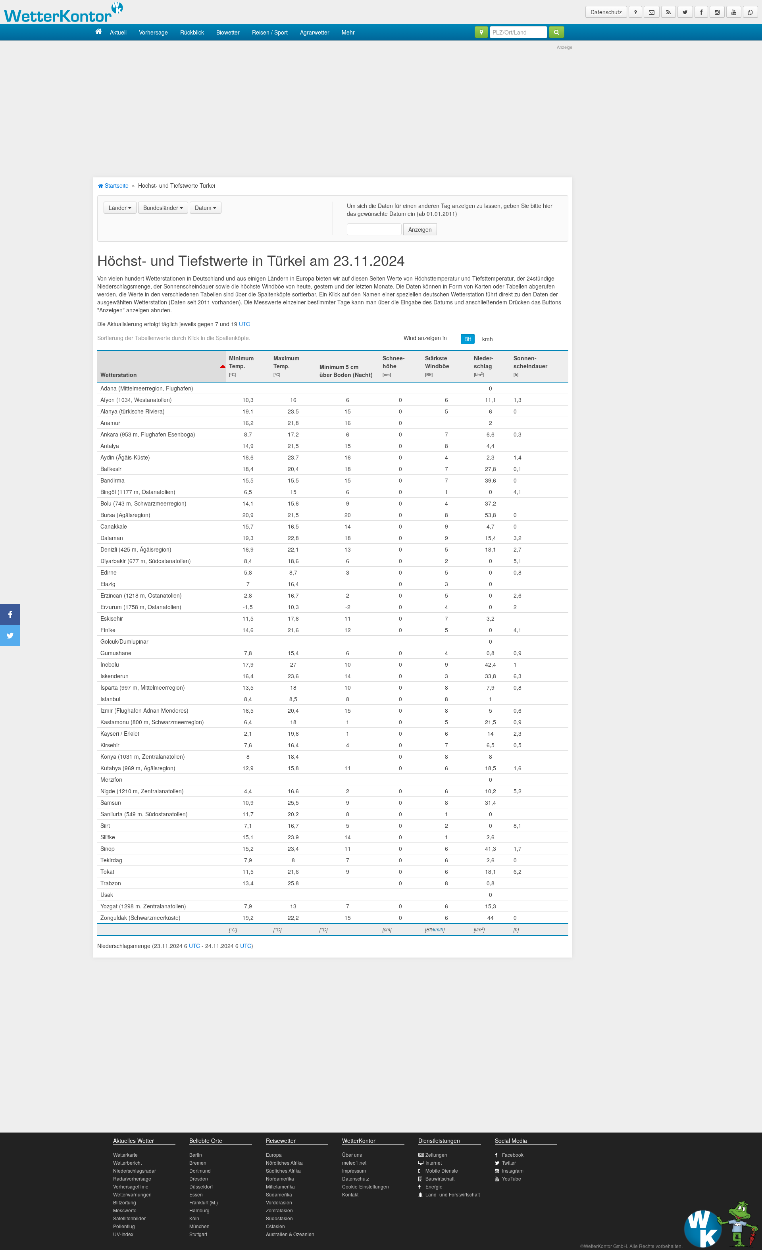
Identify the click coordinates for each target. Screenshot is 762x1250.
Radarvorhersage (132, 1178)
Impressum (354, 1170)
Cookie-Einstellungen (365, 1186)
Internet (433, 1162)
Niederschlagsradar (134, 1170)
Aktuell (118, 32)
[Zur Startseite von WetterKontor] (98, 32)
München (199, 1226)
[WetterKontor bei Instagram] (717, 12)
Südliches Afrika (283, 1170)
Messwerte (125, 1210)
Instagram (512, 1170)
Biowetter (228, 32)
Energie (434, 1186)
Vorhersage (153, 32)
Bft (467, 339)
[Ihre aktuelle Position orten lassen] (481, 32)
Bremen (197, 1162)
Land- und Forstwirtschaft (452, 1194)
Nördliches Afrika (284, 1162)
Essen (196, 1194)
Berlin (195, 1154)
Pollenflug (124, 1226)
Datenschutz (606, 12)
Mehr (348, 32)
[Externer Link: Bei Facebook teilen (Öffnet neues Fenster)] (10, 614)
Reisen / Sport (270, 32)
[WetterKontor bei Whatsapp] (750, 12)
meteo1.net (354, 1162)
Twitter (509, 1162)
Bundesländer (161, 208)
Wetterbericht (127, 1162)
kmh (487, 339)
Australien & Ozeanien (290, 1234)
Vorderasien (279, 1202)
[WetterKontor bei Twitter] (685, 12)
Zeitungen (436, 1154)
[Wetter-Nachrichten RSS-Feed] (668, 12)
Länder (118, 208)
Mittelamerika (280, 1186)
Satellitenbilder (129, 1218)
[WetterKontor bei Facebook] (701, 12)
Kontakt (350, 1194)
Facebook (512, 1154)
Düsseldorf (201, 1186)
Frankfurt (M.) (203, 1202)
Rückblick (192, 32)
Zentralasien (279, 1210)
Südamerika (279, 1194)
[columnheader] (161, 366)
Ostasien (275, 1226)
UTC (244, 324)
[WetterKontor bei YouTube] (733, 12)
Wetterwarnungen (132, 1194)
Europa (274, 1154)
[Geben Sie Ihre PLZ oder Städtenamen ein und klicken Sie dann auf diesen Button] (556, 32)
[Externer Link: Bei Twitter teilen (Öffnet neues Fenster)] (10, 635)
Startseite (116, 185)
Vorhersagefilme (130, 1186)
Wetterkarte (125, 1154)
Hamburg (199, 1210)
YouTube (511, 1178)
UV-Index (123, 1234)
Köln (194, 1218)
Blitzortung (124, 1202)
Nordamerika (280, 1178)
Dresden (198, 1178)
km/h (438, 929)
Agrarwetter (314, 32)
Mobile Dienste (441, 1170)
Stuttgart (198, 1234)
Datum (204, 208)
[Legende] (635, 12)
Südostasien (279, 1218)
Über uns (352, 1154)
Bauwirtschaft (439, 1178)
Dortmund (200, 1170)
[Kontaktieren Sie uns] (652, 12)
